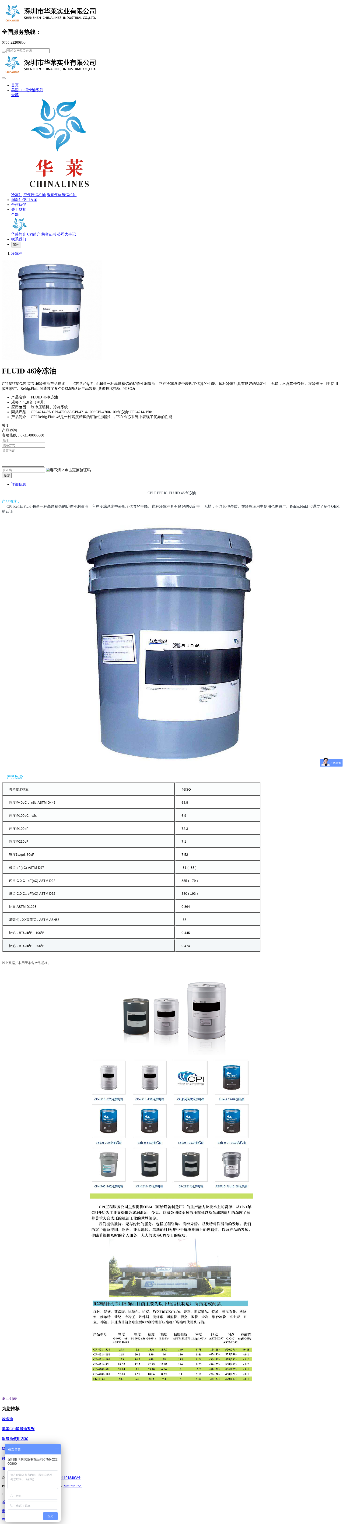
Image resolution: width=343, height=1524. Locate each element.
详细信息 (18, 484)
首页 (15, 85)
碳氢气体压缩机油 (62, 195)
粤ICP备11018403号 (64, 1478)
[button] (68, 470)
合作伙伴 (18, 205)
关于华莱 (18, 209)
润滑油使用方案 (24, 200)
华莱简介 (18, 234)
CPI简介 (33, 234)
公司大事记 (66, 234)
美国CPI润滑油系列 (27, 90)
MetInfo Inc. (72, 1486)
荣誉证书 (48, 234)
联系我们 (18, 239)
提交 (7, 475)
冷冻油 (16, 195)
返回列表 (9, 1399)
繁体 (16, 244)
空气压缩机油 (34, 195)
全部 (15, 95)
